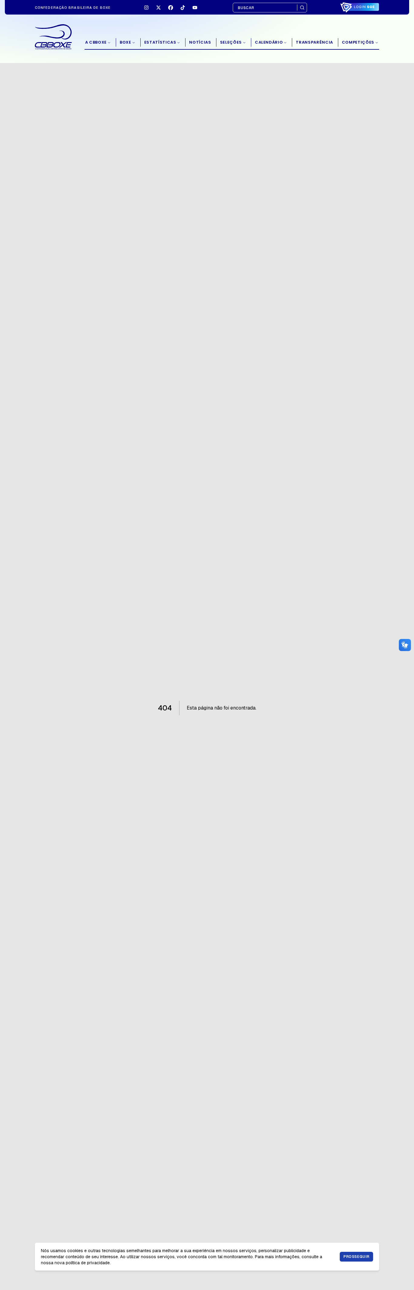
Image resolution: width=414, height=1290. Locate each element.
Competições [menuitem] (358, 42)
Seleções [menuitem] (231, 42)
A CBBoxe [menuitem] (96, 42)
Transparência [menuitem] (314, 42)
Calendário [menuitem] (269, 42)
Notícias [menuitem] (200, 42)
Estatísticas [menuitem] (160, 42)
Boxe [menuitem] (125, 42)
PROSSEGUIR (356, 1256)
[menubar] (231, 42)
